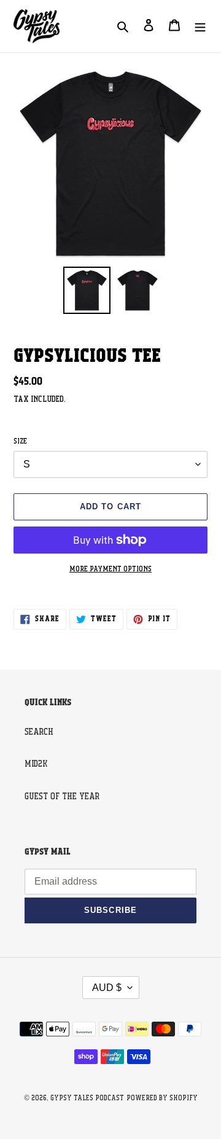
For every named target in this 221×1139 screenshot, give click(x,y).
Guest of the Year (62, 797)
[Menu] (200, 26)
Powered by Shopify (162, 1098)
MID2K (36, 764)
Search (39, 732)
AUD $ (107, 987)
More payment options (110, 569)
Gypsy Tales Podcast (87, 1098)
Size (20, 441)
